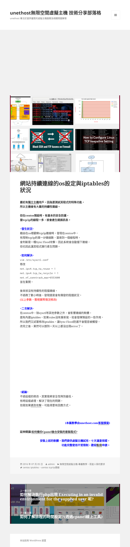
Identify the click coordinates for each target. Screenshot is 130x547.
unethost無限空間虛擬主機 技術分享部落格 (55, 13)
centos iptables (31, 467)
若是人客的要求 (97, 464)
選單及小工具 (115, 15)
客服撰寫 (103, 423)
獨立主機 (33, 202)
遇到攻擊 (36, 405)
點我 (99, 445)
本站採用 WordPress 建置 (33, 540)
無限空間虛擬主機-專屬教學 (73, 464)
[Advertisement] (65, 54)
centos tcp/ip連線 (50, 467)
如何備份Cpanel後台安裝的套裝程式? (54, 432)
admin (51, 464)
